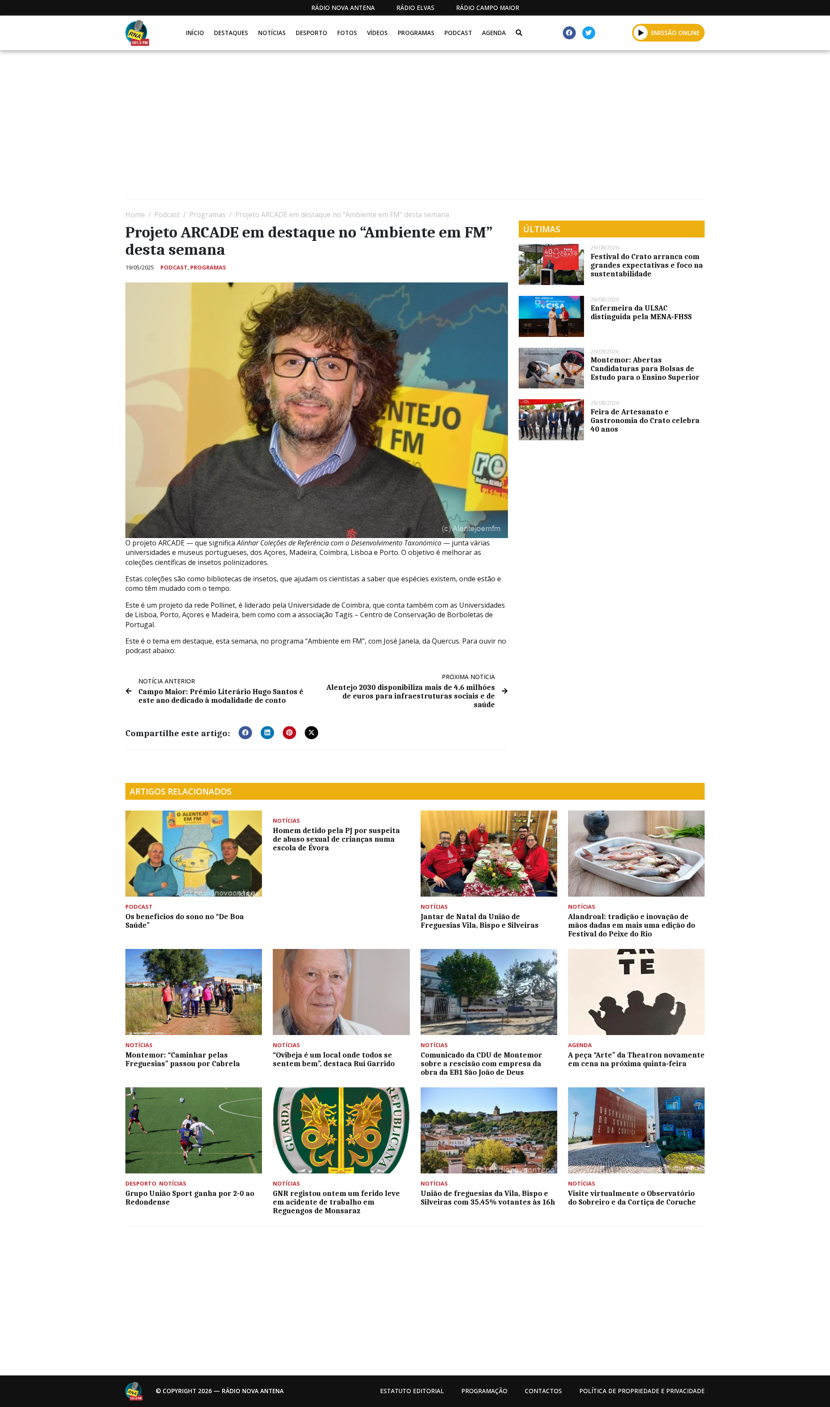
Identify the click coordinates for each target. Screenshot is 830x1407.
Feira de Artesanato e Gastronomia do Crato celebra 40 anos (645, 420)
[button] (641, 32)
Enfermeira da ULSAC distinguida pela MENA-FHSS (641, 312)
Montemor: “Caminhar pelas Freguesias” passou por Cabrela (182, 1059)
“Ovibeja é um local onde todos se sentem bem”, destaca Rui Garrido (334, 1059)
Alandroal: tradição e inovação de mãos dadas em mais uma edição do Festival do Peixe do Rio (631, 925)
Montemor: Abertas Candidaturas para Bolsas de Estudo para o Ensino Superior (645, 368)
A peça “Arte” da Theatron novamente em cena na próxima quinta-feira (636, 1059)
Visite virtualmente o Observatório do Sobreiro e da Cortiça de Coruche (632, 1197)
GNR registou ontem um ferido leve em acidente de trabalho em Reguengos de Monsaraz (336, 1202)
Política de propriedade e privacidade (642, 1391)
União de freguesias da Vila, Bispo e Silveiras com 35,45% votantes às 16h (488, 1197)
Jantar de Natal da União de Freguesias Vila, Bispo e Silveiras (480, 920)
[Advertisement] (384, 128)
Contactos (543, 1391)
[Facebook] (569, 32)
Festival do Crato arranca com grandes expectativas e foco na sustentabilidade (647, 265)
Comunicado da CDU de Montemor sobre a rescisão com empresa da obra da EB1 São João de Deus (481, 1064)
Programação (484, 1391)
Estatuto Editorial (412, 1391)
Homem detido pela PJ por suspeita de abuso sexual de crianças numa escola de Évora (336, 839)
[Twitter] (588, 32)
